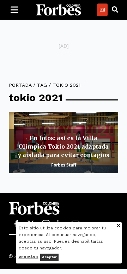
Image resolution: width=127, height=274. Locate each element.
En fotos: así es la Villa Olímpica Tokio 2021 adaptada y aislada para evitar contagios (63, 146)
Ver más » (28, 257)
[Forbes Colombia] (58, 9)
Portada (20, 85)
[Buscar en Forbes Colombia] (115, 9)
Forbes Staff (63, 165)
